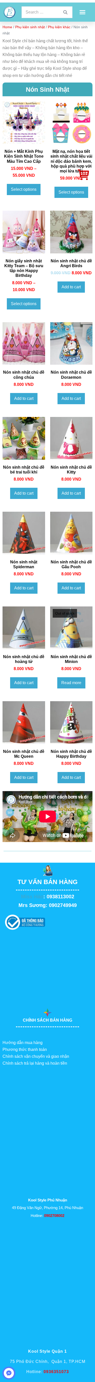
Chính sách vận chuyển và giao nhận (36, 1056)
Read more (71, 683)
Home (7, 27)
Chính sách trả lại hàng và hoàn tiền (35, 1063)
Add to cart (71, 287)
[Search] (65, 12)
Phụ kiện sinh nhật (30, 27)
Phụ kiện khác (59, 27)
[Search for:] (47, 12)
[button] (82, 12)
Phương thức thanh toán (25, 1049)
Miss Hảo (32, 896)
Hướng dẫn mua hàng (23, 1042)
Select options (23, 189)
